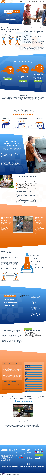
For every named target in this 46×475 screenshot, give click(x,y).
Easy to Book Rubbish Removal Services (12, 384)
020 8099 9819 (32, 102)
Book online (9, 13)
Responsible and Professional (10, 381)
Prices (29, 1)
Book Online (8, 79)
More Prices (23, 84)
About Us (37, 1)
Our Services (25, 1)
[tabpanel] (10, 296)
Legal (40, 1)
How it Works (33, 1)
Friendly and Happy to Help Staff (10, 363)
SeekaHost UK (36, 468)
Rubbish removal (29, 452)
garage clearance (16, 337)
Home (21, 1)
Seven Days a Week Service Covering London (13, 387)
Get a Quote (16, 11)
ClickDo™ (28, 468)
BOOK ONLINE (18, 114)
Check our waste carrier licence (10, 20)
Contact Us (43, 1)
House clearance (29, 453)
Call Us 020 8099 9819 (11, 19)
